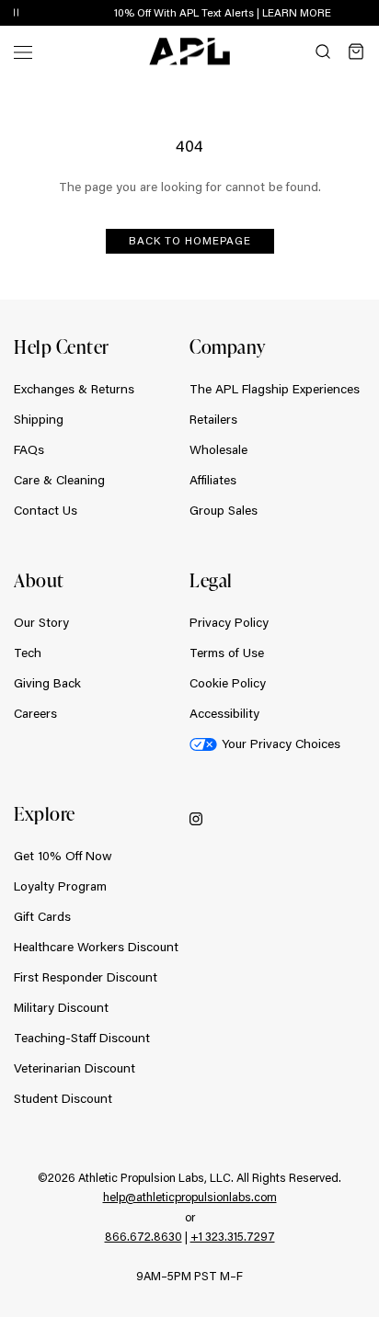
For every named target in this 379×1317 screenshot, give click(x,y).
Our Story (41, 622)
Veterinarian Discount (74, 1068)
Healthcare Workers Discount (96, 946)
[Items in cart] (356, 51)
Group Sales (224, 510)
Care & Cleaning (59, 479)
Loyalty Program (60, 886)
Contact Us (45, 510)
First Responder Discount (85, 977)
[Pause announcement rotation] (16, 13)
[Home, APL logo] (189, 51)
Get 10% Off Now (63, 855)
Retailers (213, 419)
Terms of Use (227, 652)
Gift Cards (42, 916)
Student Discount (63, 1098)
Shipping (38, 419)
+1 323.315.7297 (232, 1236)
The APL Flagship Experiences (275, 388)
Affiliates (213, 479)
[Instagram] (196, 818)
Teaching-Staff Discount (82, 1037)
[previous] (324, 14)
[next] (370, 14)
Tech (27, 652)
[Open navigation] (23, 51)
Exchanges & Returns (74, 388)
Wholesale (218, 449)
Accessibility (224, 713)
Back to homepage (190, 240)
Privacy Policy (229, 622)
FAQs (29, 449)
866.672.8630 (143, 1236)
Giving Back (47, 683)
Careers (35, 713)
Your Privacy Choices (281, 743)
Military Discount (61, 1007)
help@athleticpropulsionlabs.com (190, 1196)
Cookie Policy (228, 683)
